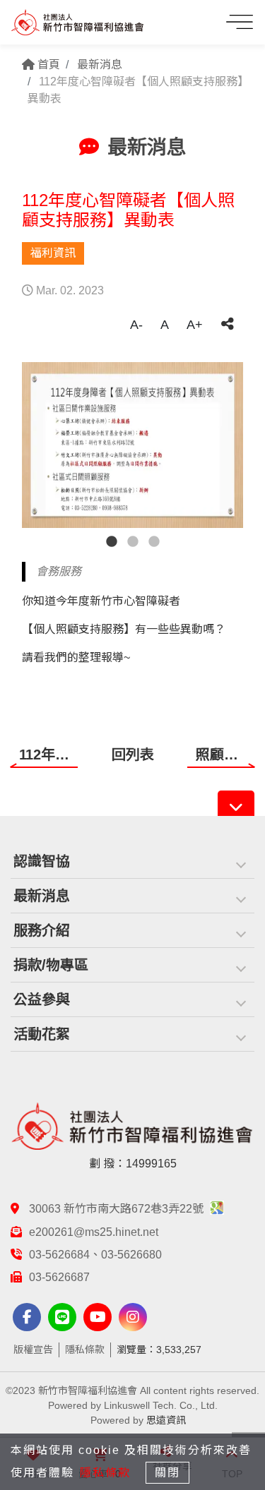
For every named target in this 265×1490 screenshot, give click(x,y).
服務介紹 (41, 930)
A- (136, 325)
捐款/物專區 (50, 965)
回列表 (133, 754)
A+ (195, 325)
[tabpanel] (132, 445)
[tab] (132, 861)
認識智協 (41, 861)
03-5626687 (59, 1277)
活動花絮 (41, 1034)
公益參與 (41, 999)
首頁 (47, 65)
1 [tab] (112, 542)
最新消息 (99, 65)
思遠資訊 (166, 1420)
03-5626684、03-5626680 (95, 1255)
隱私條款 (85, 1349)
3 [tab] (154, 542)
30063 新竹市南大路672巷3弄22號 (117, 1209)
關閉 (167, 1473)
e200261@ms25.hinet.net (93, 1232)
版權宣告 (33, 1349)
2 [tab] (133, 542)
